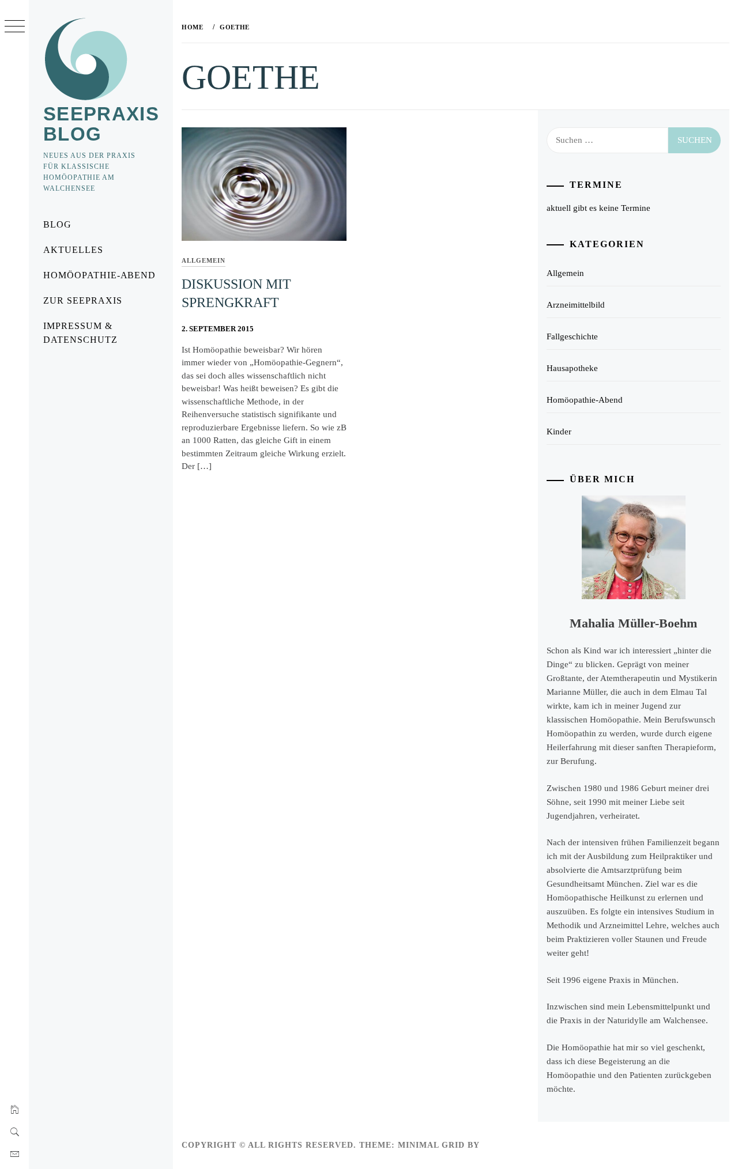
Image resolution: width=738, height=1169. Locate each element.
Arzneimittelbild (576, 304)
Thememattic (515, 1145)
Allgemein (203, 260)
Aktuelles (73, 250)
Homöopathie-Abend (99, 275)
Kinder (559, 431)
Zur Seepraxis (82, 300)
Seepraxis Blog (101, 124)
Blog (57, 224)
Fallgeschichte (572, 336)
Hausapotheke (572, 368)
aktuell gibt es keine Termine (598, 208)
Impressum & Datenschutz (80, 333)
